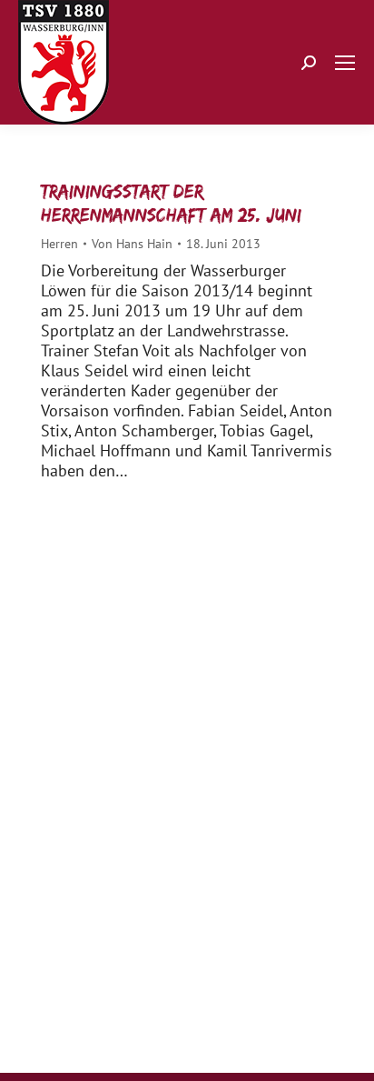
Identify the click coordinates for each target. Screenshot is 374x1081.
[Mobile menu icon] (345, 63)
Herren (59, 243)
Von (132, 243)
